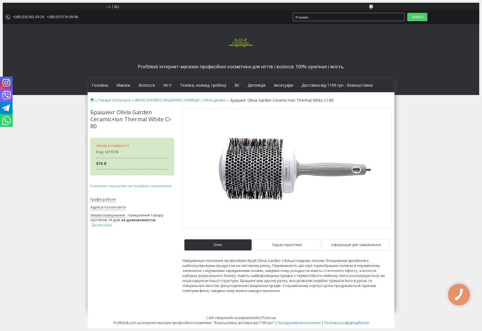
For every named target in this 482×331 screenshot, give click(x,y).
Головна (100, 85)
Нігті (167, 85)
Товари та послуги (114, 100)
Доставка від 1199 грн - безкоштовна (337, 85)
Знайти (417, 17)
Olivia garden (214, 100)
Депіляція (257, 85)
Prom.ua (269, 317)
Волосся (147, 85)
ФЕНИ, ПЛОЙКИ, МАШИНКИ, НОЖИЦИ (167, 100)
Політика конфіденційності (346, 322)
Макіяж (123, 85)
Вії (237, 85)
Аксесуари (283, 85)
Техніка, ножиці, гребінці (203, 85)
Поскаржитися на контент (299, 322)
